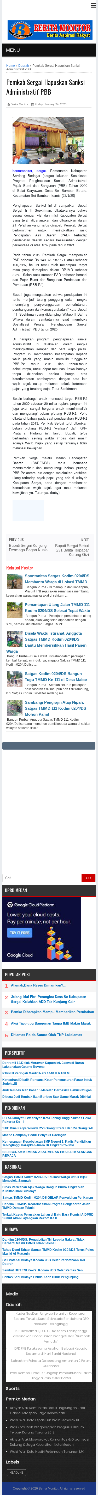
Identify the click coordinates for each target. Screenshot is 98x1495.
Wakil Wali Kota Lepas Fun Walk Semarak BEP (45, 1420)
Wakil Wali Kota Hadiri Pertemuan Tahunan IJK (47, 1451)
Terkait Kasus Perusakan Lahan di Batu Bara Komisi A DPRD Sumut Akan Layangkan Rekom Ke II (48, 1216)
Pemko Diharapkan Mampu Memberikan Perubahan (52, 1012)
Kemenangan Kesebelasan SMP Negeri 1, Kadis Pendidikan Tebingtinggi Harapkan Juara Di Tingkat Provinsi (46, 1143)
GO (88, 878)
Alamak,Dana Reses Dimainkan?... (38, 985)
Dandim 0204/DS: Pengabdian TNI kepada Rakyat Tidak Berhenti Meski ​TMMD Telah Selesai (43, 1241)
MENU (13, 50)
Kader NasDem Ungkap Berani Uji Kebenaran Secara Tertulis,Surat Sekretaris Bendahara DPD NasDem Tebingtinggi (51, 1318)
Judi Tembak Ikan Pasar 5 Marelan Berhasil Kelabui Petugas (47, 1090)
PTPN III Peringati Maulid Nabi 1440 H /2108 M (36, 1073)
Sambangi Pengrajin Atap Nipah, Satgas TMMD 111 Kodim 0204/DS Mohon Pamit (55, 708)
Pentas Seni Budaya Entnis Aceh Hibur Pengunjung (40, 1277)
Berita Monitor (48, 1488)
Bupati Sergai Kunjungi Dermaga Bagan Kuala (28, 547)
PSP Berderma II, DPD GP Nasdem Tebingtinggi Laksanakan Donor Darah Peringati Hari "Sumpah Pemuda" (51, 1336)
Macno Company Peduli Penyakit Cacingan (34, 1135)
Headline (16, 1472)
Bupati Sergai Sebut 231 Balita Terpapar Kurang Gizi (72, 550)
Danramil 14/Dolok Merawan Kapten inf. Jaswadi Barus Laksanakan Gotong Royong (43, 1064)
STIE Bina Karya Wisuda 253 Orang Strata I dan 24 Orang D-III (47, 1128)
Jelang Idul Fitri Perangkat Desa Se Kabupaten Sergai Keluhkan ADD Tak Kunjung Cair (48, 999)
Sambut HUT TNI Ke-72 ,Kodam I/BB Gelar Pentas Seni (42, 1270)
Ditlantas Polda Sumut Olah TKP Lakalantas (46, 1035)
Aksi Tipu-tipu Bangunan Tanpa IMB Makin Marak (51, 1023)
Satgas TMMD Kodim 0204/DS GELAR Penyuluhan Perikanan (47, 1197)
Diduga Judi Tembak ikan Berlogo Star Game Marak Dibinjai (46, 1097)
